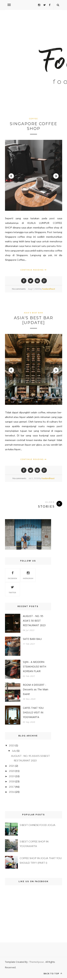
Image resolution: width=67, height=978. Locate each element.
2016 (12, 791)
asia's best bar (33, 313)
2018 (12, 781)
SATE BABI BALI (32, 639)
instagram (28, 578)
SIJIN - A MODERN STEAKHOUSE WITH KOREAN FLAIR (34, 666)
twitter (12, 592)
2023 (12, 745)
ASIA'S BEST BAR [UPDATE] (33, 320)
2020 (12, 770)
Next (56, 176)
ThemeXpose (36, 961)
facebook (12, 578)
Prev (11, 176)
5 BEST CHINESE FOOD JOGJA (37, 824)
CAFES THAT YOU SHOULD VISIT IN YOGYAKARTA (33, 712)
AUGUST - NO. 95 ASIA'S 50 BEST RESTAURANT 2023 (34, 620)
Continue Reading (32, 270)
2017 (12, 786)
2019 (12, 776)
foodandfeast (48, 288)
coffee (33, 119)
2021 (12, 765)
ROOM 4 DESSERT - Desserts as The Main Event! (35, 689)
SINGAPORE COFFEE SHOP (33, 126)
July (14, 750)
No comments (19, 288)
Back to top (52, 973)
